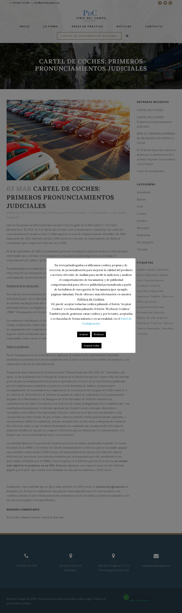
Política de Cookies (90, 299)
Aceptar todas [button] (91, 345)
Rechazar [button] (99, 334)
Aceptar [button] (83, 334)
